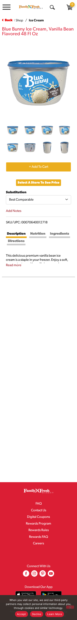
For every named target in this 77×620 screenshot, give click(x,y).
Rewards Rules (38, 530)
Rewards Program (38, 523)
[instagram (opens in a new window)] (34, 575)
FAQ (39, 503)
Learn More (54, 614)
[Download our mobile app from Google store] (51, 594)
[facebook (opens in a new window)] (26, 575)
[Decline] (70, 607)
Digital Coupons (38, 517)
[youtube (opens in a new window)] (51, 575)
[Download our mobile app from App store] (25, 594)
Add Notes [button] (13, 211)
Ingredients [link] (59, 233)
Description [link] (16, 233)
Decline (36, 614)
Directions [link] (16, 241)
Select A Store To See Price (38, 182)
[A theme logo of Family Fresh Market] (31, 7)
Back (8, 20)
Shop (19, 20)
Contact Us (38, 510)
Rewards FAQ (38, 537)
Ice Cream (36, 20)
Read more (13, 265)
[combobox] (38, 199)
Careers (38, 543)
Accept (21, 614)
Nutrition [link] (37, 233)
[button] (12, 130)
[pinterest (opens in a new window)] (42, 575)
